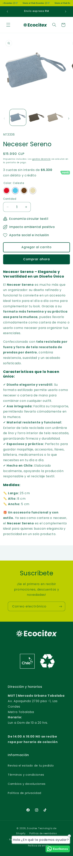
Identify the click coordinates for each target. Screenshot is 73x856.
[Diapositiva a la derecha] (68, 118)
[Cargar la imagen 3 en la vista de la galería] (55, 117)
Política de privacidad (24, 793)
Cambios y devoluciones (27, 784)
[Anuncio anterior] (7, 11)
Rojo (6, 190)
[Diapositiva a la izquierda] (4, 118)
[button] (8, 24)
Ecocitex (32, 828)
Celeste (15, 190)
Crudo (32, 190)
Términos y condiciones (26, 775)
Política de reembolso (43, 833)
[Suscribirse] (60, 606)
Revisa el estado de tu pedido (31, 766)
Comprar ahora (36, 259)
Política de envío (38, 845)
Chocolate (24, 190)
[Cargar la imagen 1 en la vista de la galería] (18, 117)
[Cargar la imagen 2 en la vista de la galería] (36, 117)
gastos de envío (41, 159)
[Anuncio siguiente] (65, 11)
